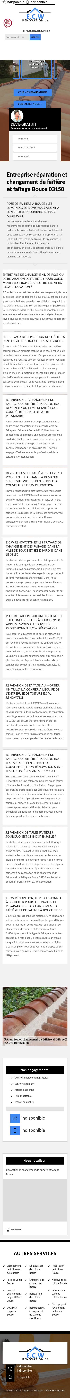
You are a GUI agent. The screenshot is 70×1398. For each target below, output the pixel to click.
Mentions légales (55, 1390)
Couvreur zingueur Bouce (12, 1311)
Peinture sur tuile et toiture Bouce (59, 1294)
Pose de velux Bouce (14, 1282)
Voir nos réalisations (32, 92)
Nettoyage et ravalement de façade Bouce (59, 1309)
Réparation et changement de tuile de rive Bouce (37, 1313)
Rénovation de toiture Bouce (35, 1297)
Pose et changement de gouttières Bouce (14, 1295)
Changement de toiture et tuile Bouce (14, 1269)
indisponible (15, 2)
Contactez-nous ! (29, 104)
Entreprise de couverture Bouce (36, 1283)
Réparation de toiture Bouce (58, 1269)
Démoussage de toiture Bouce (36, 1269)
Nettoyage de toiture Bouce (59, 1282)
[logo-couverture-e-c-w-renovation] (35, 14)
